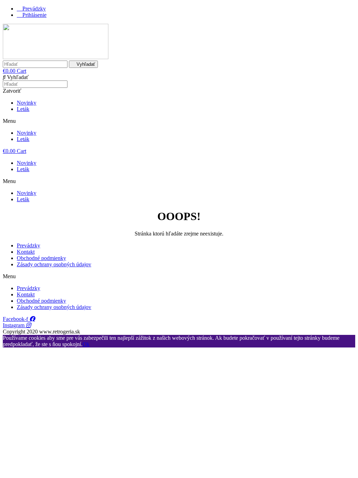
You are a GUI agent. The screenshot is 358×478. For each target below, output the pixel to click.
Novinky (26, 103)
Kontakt (26, 252)
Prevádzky (28, 245)
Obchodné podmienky (41, 258)
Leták (23, 109)
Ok (86, 344)
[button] (179, 121)
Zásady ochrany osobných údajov (54, 264)
